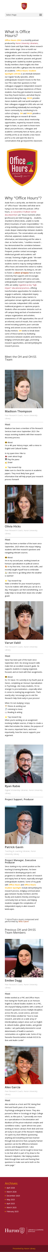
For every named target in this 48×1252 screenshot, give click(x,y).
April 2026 (11, 1188)
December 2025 (13, 1195)
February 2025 (13, 1211)
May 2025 (11, 1199)
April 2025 (11, 1203)
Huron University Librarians (27, 43)
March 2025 (12, 1207)
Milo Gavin (24, 921)
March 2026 (12, 1191)
